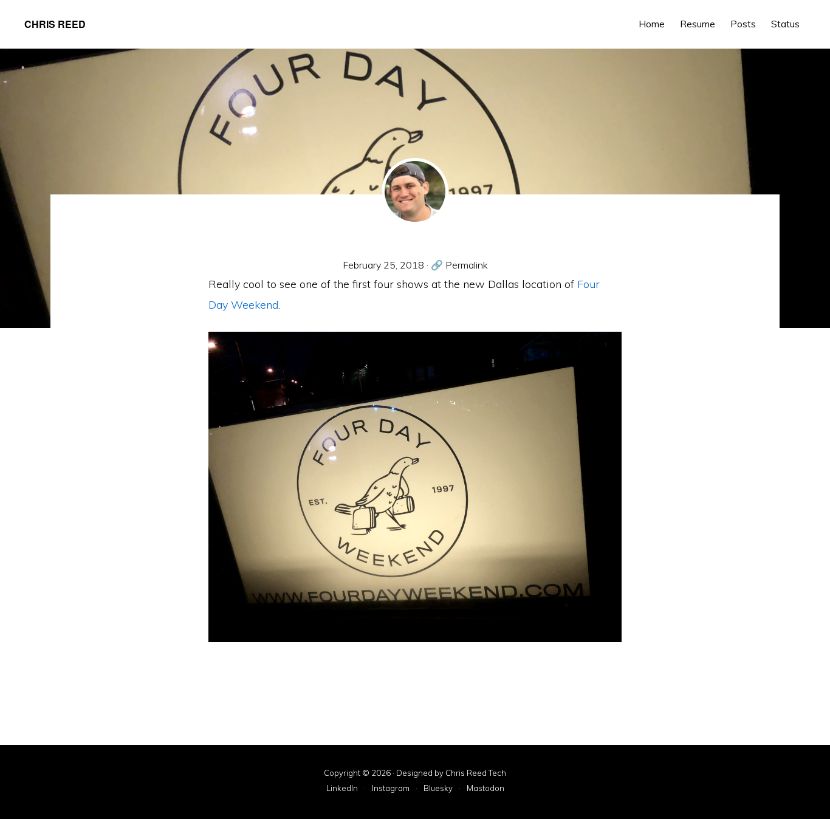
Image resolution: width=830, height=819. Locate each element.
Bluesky (438, 788)
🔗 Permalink (459, 265)
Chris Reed (55, 24)
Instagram (391, 788)
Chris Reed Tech (475, 773)
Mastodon (485, 788)
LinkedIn (342, 788)
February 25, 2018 (383, 265)
